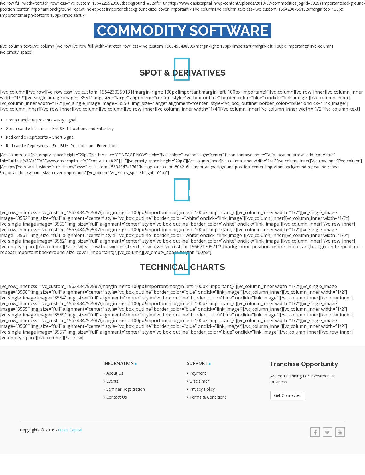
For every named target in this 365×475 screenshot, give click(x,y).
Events (112, 381)
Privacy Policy (202, 389)
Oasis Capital (70, 430)
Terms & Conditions (208, 397)
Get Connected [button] (288, 395)
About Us (114, 373)
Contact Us (116, 397)
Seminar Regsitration (125, 389)
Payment (198, 373)
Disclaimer (199, 381)
